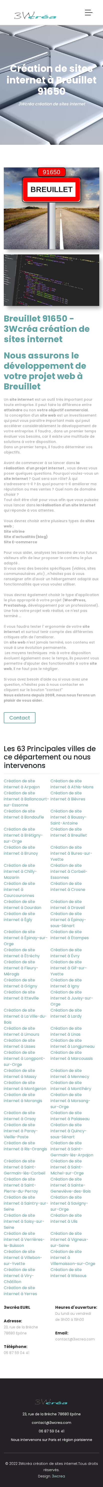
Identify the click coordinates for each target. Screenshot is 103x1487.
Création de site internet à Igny (66, 983)
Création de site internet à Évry (66, 953)
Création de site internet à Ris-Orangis (25, 1146)
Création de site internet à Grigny (20, 983)
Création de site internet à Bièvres (67, 796)
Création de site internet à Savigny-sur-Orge (69, 1203)
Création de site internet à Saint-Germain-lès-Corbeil (24, 1167)
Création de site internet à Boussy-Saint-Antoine (68, 817)
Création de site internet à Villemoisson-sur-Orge (72, 1258)
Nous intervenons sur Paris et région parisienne (51, 1439)
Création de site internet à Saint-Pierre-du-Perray (21, 1185)
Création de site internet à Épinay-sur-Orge (26, 938)
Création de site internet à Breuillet (68, 832)
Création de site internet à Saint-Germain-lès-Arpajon (71, 1149)
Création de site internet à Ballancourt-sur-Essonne (26, 799)
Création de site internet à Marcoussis (71, 1055)
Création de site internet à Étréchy (22, 953)
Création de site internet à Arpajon (22, 784)
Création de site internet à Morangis (23, 1098)
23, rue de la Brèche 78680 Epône (51, 1414)
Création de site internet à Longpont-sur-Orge (24, 1058)
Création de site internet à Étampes (69, 935)
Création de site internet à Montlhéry (70, 1086)
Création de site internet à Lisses (19, 1043)
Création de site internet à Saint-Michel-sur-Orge (67, 1167)
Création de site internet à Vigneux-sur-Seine (69, 1239)
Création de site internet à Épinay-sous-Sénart (68, 920)
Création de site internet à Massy (20, 1073)
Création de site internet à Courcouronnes (19, 889)
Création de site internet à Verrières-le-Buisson (24, 1239)
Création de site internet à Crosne (67, 886)
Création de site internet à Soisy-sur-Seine (24, 1221)
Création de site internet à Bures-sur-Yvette (71, 853)
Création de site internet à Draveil (67, 905)
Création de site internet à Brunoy (21, 850)
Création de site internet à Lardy (66, 1013)
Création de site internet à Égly (19, 917)
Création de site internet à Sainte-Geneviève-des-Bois (70, 1185)
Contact (19, 717)
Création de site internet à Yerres (20, 1291)
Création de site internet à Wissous (68, 1273)
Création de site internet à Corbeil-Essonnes (69, 871)
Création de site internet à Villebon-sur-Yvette (23, 1258)
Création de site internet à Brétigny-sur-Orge (23, 835)
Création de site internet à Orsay (20, 1116)
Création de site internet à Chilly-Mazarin (20, 871)
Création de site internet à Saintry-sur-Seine (26, 1203)
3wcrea (58, 1476)
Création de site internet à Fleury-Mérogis (21, 968)
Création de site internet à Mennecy (69, 1073)
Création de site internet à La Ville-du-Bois (25, 1016)
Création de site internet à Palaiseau (70, 1116)
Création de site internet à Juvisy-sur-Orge (71, 998)
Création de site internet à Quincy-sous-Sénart (68, 1131)
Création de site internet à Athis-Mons (72, 784)
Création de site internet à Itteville (21, 995)
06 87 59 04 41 (51, 1431)
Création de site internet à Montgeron (25, 1086)
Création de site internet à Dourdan (22, 905)
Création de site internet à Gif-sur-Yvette (68, 968)
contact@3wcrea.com (75, 1339)
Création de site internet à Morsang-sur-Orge (70, 1101)
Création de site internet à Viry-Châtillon (19, 1276)
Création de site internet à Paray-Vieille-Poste (21, 1131)
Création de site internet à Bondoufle (24, 814)
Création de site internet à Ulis (66, 1218)
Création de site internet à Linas (66, 1031)
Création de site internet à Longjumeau (72, 1043)
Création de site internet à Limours (21, 1031)
